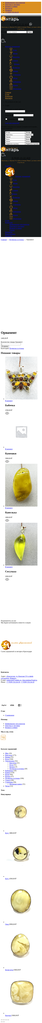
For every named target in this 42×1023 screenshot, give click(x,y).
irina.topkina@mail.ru (29, 680)
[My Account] (3, 37)
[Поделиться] (4, 1019)
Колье (28, 141)
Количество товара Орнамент (12, 342)
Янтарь (28, 132)
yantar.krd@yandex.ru (13, 680)
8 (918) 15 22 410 (19, 24)
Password (9, 115)
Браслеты (29, 135)
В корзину (5, 346)
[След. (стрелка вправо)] (4, 1021)
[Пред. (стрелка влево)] (2, 1021)
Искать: (3, 32)
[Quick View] (7, 414)
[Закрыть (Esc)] (2, 1019)
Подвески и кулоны (32, 144)
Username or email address (15, 109)
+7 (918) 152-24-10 (13, 682)
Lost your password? (12, 123)
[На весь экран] (6, 1019)
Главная (4, 240)
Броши (28, 137)
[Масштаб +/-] (8, 1019)
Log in (21, 119)
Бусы (27, 139)
